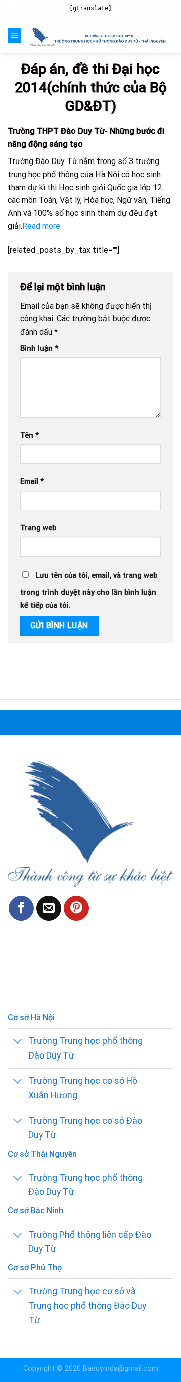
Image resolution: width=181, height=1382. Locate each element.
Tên (29, 435)
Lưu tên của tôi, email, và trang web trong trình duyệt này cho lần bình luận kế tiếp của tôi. (88, 590)
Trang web (38, 528)
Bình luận (39, 348)
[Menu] (14, 35)
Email (32, 481)
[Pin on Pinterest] (76, 908)
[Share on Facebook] (21, 908)
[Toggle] (18, 1042)
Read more (41, 226)
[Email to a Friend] (48, 908)
